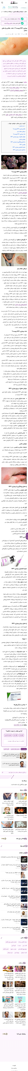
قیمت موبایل (24, 952)
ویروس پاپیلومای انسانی (16, 90)
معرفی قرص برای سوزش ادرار (13, 912)
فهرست (14, 1065)
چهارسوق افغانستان (22, 949)
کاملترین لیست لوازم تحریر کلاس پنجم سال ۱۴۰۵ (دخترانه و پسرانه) (8, 1006)
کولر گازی (14, 945)
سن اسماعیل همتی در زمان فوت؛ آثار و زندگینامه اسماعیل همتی (11, 764)
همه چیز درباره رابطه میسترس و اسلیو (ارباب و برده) (10, 857)
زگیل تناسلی (6, 749)
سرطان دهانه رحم (14, 88)
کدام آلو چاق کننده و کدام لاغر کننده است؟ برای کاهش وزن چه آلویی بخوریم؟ (8, 976)
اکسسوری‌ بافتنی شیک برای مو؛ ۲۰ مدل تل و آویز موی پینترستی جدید (8, 990)
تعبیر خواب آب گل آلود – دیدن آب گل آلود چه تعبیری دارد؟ (11, 889)
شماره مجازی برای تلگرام (11, 942)
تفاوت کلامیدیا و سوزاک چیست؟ (21, 816)
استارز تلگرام (5, 949)
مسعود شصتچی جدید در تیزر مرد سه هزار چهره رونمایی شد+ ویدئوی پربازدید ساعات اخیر (20, 991)
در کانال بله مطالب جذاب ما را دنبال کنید (17, 772)
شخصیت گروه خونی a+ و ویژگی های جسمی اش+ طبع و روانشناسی (12, 904)
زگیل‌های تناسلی (22, 193)
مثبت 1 (19, 945)
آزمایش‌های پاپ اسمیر (21, 305)
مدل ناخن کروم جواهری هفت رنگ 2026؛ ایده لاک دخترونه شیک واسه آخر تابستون (20, 976)
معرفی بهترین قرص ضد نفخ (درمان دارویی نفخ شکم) (8, 831)
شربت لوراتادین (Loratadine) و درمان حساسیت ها (8, 817)
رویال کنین (17, 952)
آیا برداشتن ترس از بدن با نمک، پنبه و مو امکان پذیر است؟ (11, 928)
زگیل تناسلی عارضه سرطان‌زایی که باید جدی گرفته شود (21, 803)
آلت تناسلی (12, 115)
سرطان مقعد (19, 115)
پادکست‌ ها (14, 1068)
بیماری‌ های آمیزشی (15, 749)
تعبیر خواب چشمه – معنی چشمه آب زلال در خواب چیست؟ (10, 920)
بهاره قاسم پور (9, 34)
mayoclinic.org (18, 725)
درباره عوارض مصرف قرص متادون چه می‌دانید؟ (21, 830)
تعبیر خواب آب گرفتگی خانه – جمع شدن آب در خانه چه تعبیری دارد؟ (10, 896)
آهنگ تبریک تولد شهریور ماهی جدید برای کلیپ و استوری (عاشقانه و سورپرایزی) (20, 1006)
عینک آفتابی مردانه (22, 942)
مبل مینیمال (10, 952)
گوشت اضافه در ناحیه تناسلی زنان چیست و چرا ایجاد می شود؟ (7, 803)
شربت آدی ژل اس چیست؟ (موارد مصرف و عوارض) (10, 865)
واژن (7, 115)
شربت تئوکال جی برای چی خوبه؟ (13, 872)
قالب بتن (25, 945)
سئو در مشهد (13, 949)
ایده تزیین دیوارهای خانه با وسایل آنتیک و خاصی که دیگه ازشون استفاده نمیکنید (11, 755)
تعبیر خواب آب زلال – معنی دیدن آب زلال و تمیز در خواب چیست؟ (10, 881)
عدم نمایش (22, 126)
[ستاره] (14, 2)
